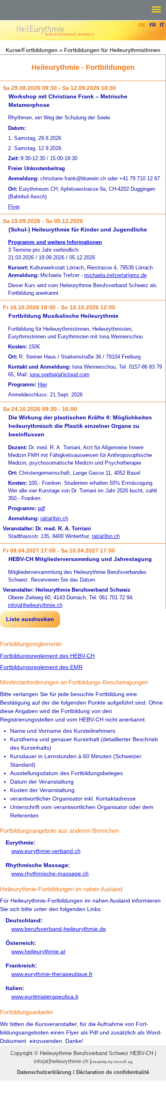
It (162, 25)
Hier (42, 385)
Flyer (14, 207)
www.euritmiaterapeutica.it (44, 996)
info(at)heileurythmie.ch (35, 605)
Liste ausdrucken (30, 619)
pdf (41, 508)
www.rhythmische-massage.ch (50, 873)
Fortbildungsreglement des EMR (41, 667)
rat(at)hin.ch (54, 518)
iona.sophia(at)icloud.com (59, 374)
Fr (152, 25)
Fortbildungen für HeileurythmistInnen (112, 50)
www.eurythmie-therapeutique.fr (52, 974)
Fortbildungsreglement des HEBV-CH (47, 656)
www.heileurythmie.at (38, 951)
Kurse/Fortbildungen (32, 50)
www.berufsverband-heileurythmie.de (58, 929)
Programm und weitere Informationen (55, 242)
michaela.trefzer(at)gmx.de (115, 275)
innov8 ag (123, 1061)
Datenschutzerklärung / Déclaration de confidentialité (83, 1072)
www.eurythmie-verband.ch (46, 851)
